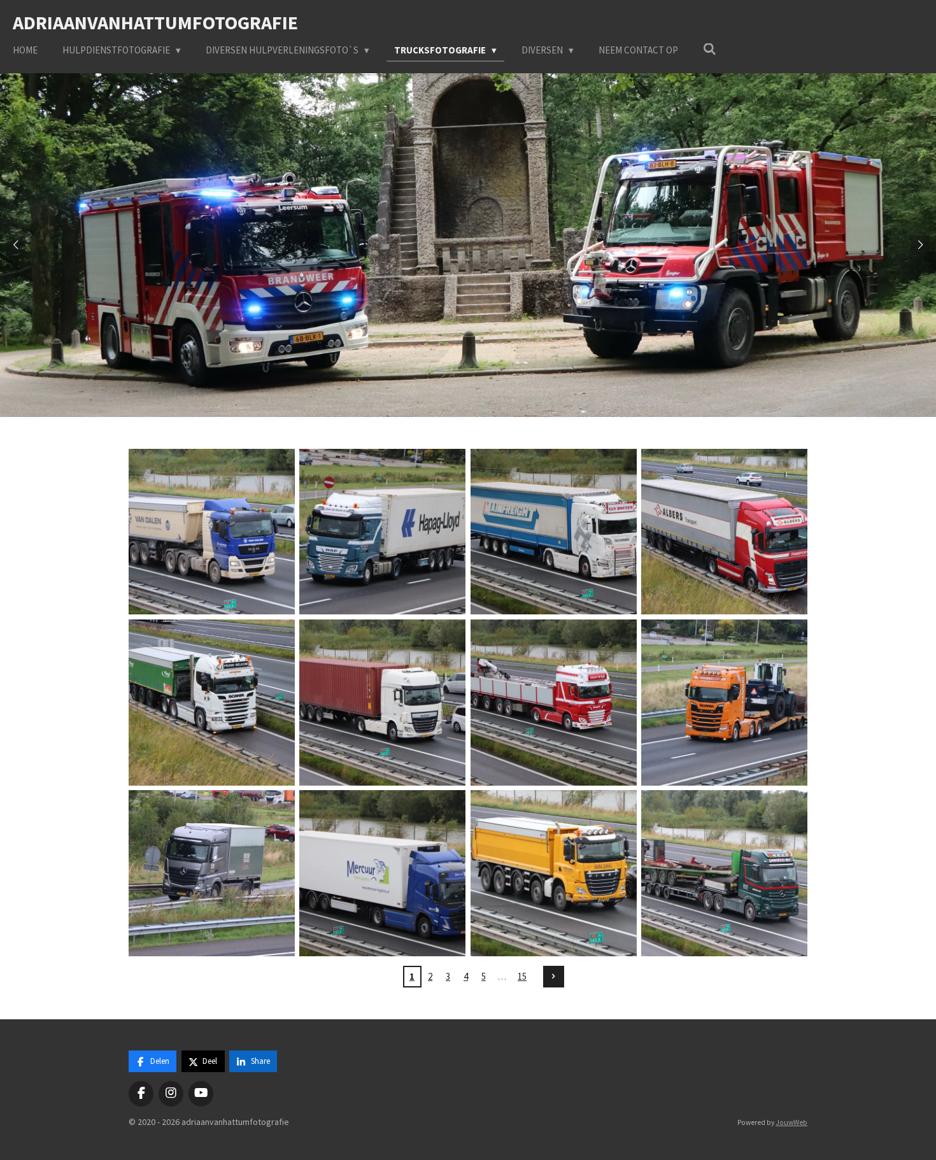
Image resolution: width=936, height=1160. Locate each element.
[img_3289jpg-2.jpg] (724, 702)
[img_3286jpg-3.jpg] (553, 702)
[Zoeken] (709, 49)
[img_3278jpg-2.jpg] (211, 531)
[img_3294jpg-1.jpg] (553, 873)
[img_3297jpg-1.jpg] (382, 873)
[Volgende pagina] (554, 976)
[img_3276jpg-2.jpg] (553, 531)
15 (522, 976)
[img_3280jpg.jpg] (724, 531)
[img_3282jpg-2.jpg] (211, 702)
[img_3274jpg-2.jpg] (382, 531)
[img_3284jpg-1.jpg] (382, 702)
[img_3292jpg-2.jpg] (724, 873)
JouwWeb (791, 1122)
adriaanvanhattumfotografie (155, 22)
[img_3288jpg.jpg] (211, 873)
